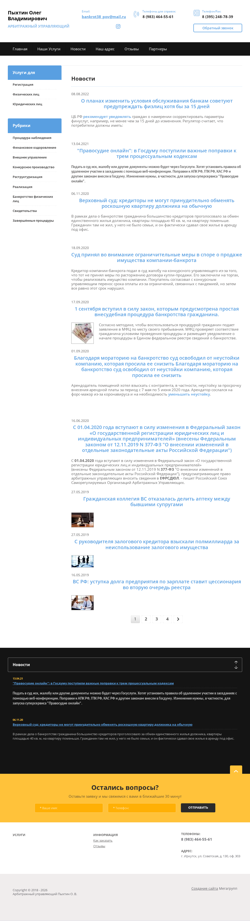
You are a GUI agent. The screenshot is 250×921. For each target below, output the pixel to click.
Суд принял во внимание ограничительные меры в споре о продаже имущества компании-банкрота (156, 257)
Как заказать (103, 840)
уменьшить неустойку (189, 394)
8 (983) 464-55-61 (158, 16)
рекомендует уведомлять (107, 116)
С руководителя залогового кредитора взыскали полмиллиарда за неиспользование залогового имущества (156, 544)
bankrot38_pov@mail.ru (104, 16)
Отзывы (99, 846)
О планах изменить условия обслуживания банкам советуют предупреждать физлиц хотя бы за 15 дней (157, 103)
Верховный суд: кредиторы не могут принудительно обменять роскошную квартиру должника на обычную (156, 203)
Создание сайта (204, 888)
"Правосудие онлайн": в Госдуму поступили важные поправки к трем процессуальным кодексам (156, 153)
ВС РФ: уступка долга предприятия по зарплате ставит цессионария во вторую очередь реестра (157, 584)
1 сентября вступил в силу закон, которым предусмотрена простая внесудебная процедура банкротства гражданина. (157, 311)
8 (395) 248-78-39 (217, 16)
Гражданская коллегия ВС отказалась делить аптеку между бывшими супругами (156, 501)
